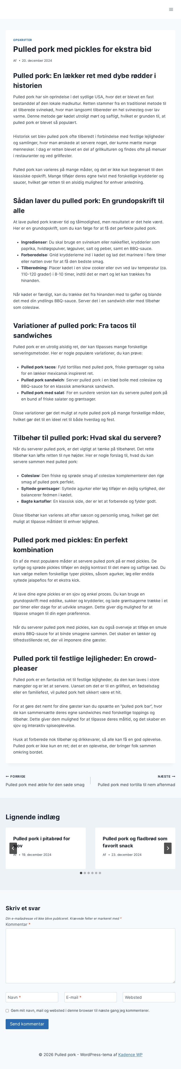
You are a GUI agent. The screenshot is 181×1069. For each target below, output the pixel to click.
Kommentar (18, 924)
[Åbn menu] (171, 9)
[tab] (81, 873)
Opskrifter (22, 40)
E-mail (74, 997)
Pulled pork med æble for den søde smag (45, 781)
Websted (133, 997)
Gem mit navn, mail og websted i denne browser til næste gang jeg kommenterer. (80, 1010)
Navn (14, 997)
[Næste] (168, 848)
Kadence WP (130, 1054)
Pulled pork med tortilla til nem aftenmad (136, 781)
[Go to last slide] (13, 848)
